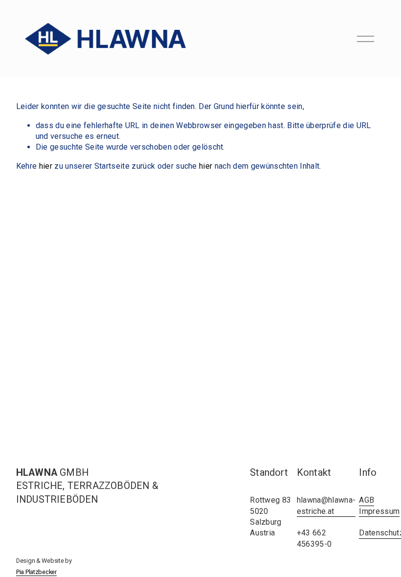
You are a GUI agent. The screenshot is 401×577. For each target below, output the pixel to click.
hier (45, 166)
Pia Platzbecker (36, 572)
